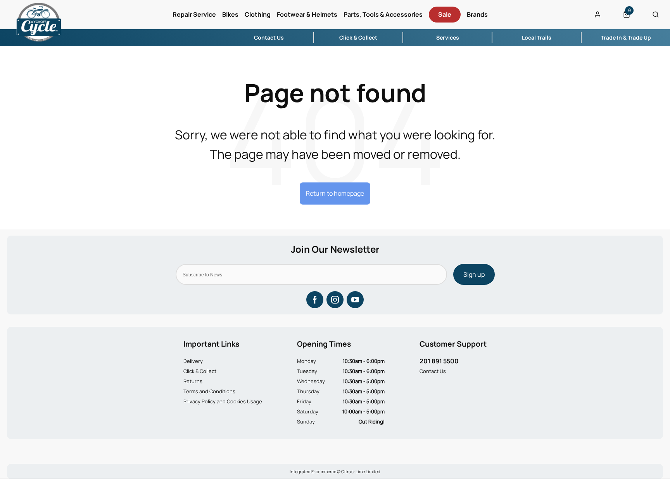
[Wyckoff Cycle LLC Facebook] (314, 299)
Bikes (230, 14)
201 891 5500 (439, 361)
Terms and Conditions (209, 391)
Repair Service (194, 14)
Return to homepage (335, 193)
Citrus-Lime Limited (360, 471)
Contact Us (433, 371)
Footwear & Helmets (307, 14)
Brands (477, 14)
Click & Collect (199, 371)
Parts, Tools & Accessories (383, 14)
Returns (192, 381)
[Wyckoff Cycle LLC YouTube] (355, 299)
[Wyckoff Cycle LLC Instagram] (335, 299)
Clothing (258, 14)
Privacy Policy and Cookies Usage (222, 401)
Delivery (193, 361)
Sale (444, 14)
